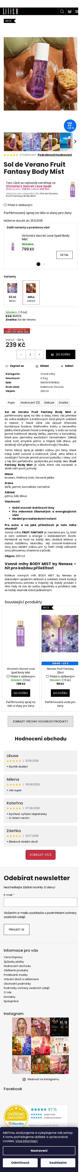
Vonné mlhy (46, 369)
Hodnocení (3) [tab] (30, 398)
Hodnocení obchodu (39, 736)
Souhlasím (58, 1163)
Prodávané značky (16, 972)
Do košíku (60, 350)
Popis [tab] (11, 398)
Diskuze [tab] (49, 398)
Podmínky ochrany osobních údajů (27, 985)
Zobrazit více (39, 852)
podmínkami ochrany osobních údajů (34, 912)
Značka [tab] (63, 398)
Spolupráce (11, 998)
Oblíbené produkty (16, 968)
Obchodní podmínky (17, 981)
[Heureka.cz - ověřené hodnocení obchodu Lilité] (36, 1114)
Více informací (26, 1141)
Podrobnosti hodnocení (55, 151)
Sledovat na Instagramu (42, 1077)
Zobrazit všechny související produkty (39, 719)
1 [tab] (37, 260)
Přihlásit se (16, 927)
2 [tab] (43, 260)
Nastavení (39, 1150)
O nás (7, 990)
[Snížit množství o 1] (18, 350)
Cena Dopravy (13, 954)
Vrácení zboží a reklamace (21, 976)
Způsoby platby (14, 959)
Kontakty (9, 994)
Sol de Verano (27, 315)
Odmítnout (20, 1163)
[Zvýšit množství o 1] (36, 350)
